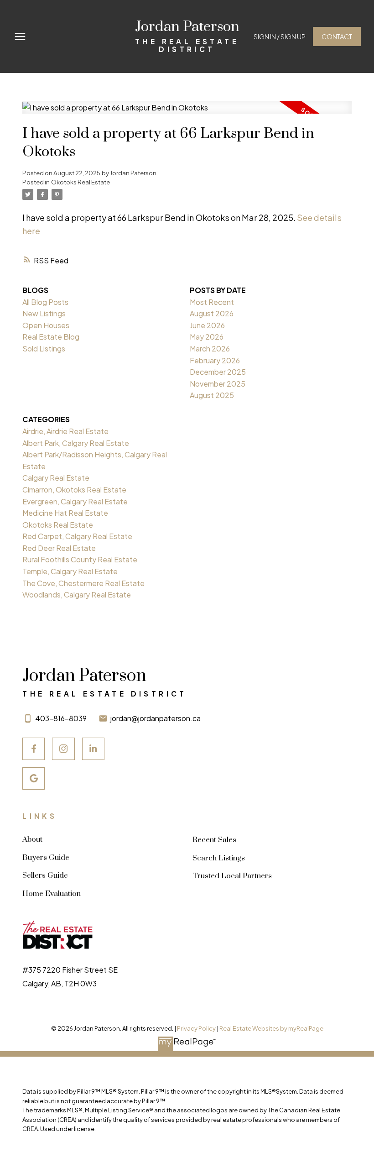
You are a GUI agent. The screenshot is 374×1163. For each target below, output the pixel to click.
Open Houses (45, 325)
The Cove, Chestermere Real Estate (83, 583)
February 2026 (215, 360)
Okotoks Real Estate (80, 182)
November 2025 (217, 383)
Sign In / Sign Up (280, 36)
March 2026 (210, 348)
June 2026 (207, 325)
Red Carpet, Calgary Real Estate (77, 536)
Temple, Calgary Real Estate (70, 571)
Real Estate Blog (50, 336)
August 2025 (212, 395)
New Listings (44, 313)
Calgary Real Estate (55, 477)
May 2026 (206, 336)
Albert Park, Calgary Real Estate (75, 443)
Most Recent (212, 302)
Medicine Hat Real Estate (65, 513)
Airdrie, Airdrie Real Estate (65, 431)
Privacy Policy (196, 1028)
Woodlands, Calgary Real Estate (76, 594)
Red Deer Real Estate (59, 548)
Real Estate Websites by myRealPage (271, 1028)
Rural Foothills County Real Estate (79, 559)
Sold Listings (43, 348)
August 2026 (212, 313)
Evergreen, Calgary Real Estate (75, 501)
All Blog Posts (45, 302)
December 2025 (218, 372)
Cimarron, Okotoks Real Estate (74, 489)
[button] (280, 36)
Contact (337, 36)
